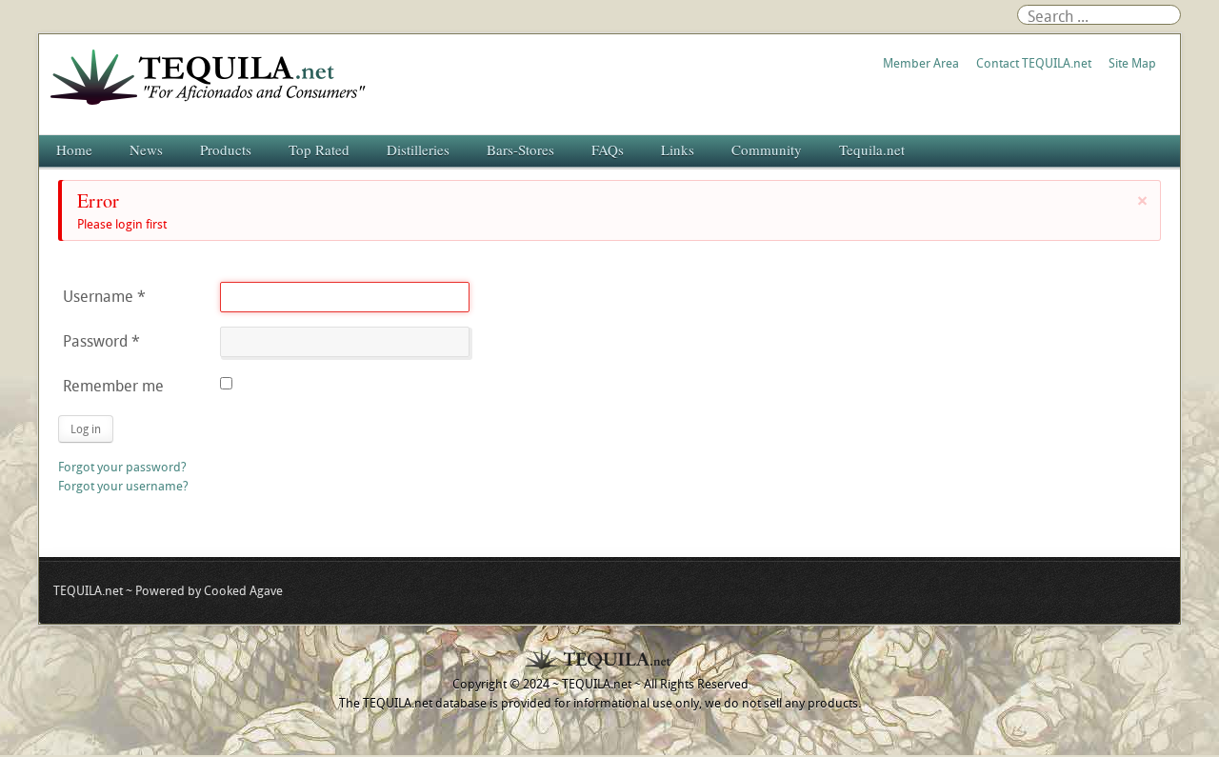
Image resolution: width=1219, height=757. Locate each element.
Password (101, 340)
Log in (85, 428)
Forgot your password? (122, 466)
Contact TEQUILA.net (1033, 62)
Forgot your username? (123, 485)
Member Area (921, 62)
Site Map (1132, 62)
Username (104, 296)
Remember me (113, 385)
